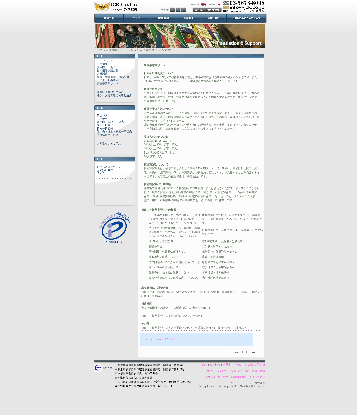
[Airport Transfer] (163, 18)
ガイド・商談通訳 (107, 80)
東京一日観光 (105, 125)
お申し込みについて (109, 166)
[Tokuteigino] (188, 18)
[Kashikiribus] (108, 18)
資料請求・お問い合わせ (207, 9)
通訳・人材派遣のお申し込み (114, 95)
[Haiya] (137, 18)
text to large (183, 9)
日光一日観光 (105, 128)
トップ (99, 50)
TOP (204, 364)
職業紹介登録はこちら (110, 92)
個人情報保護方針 (107, 70)
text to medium (178, 9)
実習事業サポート (107, 83)
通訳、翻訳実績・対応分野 (113, 77)
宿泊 (247, 370)
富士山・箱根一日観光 (110, 121)
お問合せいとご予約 (109, 143)
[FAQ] (246, 18)
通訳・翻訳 (258, 370)
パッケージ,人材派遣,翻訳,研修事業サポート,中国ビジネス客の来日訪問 (181, 3)
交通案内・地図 (106, 67)
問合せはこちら (165, 339)
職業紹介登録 (239, 377)
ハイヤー (102, 118)
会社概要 (102, 64)
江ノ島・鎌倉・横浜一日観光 (114, 131)
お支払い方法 (105, 170)
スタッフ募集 (257, 377)
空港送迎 (236, 370)
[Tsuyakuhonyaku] (213, 18)
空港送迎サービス (107, 134)
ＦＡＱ (101, 173)
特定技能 (223, 377)
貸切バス (102, 115)
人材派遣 (102, 73)
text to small (166, 9)
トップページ (105, 60)
